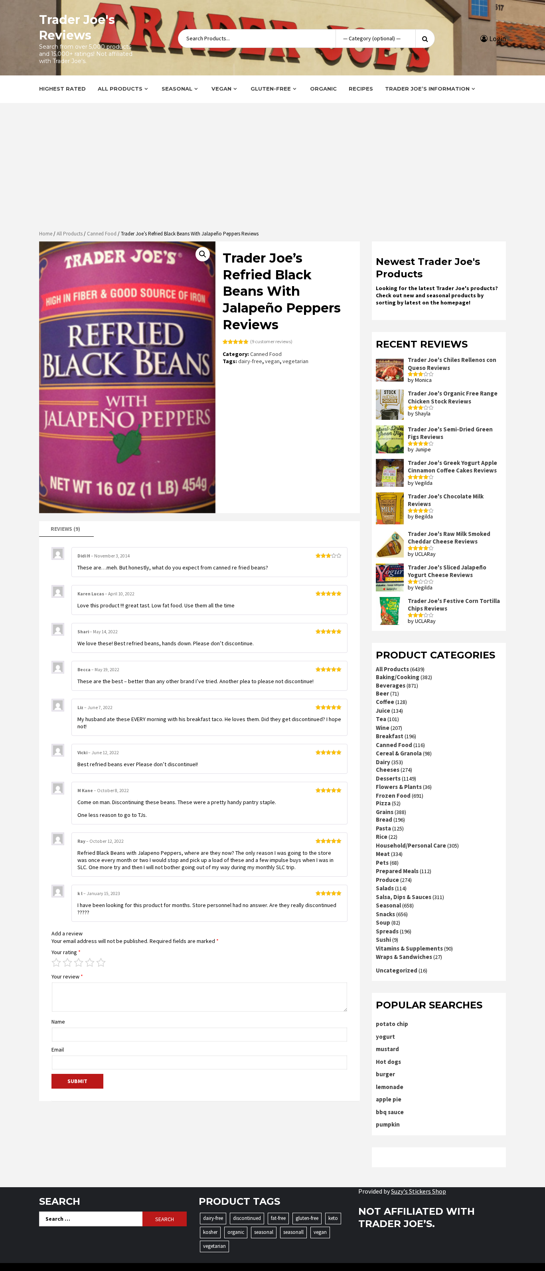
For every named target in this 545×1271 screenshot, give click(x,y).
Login (497, 38)
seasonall (293, 1232)
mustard (387, 1049)
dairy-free (250, 361)
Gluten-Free (271, 88)
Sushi (383, 939)
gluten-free (307, 1218)
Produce (387, 880)
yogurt (385, 1036)
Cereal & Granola (399, 753)
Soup (383, 922)
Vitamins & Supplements (409, 948)
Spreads (387, 931)
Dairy (383, 762)
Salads (385, 888)
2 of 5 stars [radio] (67, 962)
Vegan (221, 88)
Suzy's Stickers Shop (418, 1191)
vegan (272, 361)
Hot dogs (388, 1061)
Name (58, 1021)
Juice (383, 710)
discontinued (247, 1218)
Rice (381, 836)
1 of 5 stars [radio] (56, 962)
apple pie (388, 1099)
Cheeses (387, 769)
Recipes (361, 88)
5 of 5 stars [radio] (101, 962)
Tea (381, 719)
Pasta (383, 828)
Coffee (385, 702)
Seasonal (177, 88)
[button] (202, 254)
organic (235, 1232)
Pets (382, 862)
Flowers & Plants (399, 787)
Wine (382, 727)
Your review (67, 976)
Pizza (383, 803)
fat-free (278, 1218)
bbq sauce (390, 1112)
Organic (323, 88)
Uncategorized (396, 970)
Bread (384, 819)
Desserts (388, 778)
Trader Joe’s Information (427, 88)
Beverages (390, 685)
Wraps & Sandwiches (404, 957)
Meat (383, 854)
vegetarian (295, 361)
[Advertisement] (272, 167)
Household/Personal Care (411, 845)
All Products (120, 88)
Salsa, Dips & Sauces (403, 897)
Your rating (66, 952)
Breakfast (389, 736)
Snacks (385, 914)
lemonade (389, 1087)
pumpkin (388, 1124)
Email (57, 1049)
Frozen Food (393, 795)
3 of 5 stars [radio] (78, 962)
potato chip (392, 1024)
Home (45, 233)
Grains (384, 812)
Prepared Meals (397, 871)
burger (385, 1074)
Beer (382, 693)
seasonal (263, 1232)
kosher (210, 1232)
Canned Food (102, 233)
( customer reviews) (271, 341)
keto (333, 1218)
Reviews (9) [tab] (65, 528)
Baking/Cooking (397, 677)
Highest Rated (62, 88)
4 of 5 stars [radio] (90, 962)
